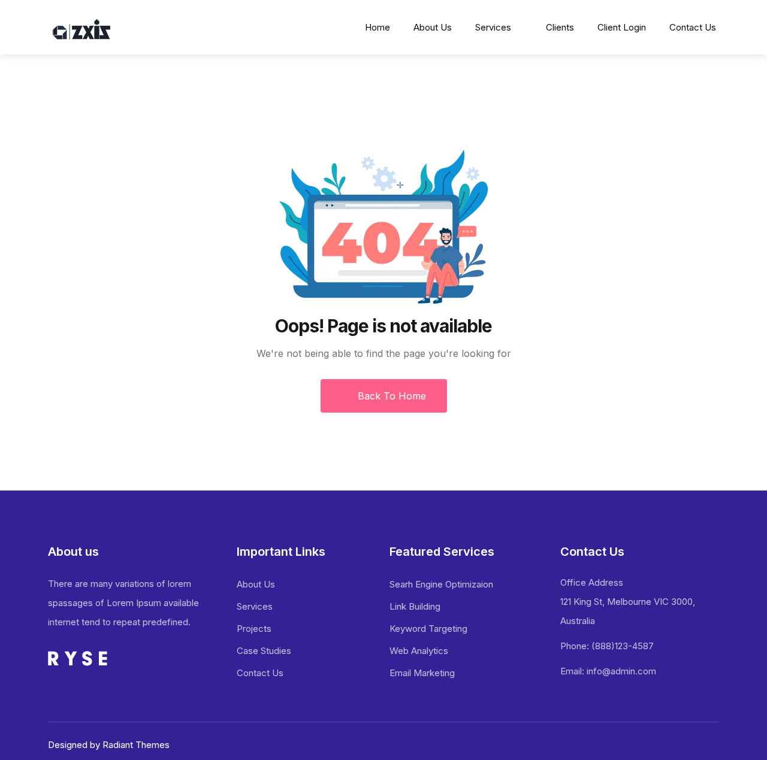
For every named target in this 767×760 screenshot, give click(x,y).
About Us (432, 27)
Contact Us (692, 27)
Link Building (414, 606)
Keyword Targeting (428, 628)
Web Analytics (418, 650)
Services (493, 27)
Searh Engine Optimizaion (441, 584)
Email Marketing (422, 673)
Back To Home (390, 396)
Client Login (621, 27)
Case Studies (264, 650)
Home (377, 27)
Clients (560, 27)
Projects (254, 628)
